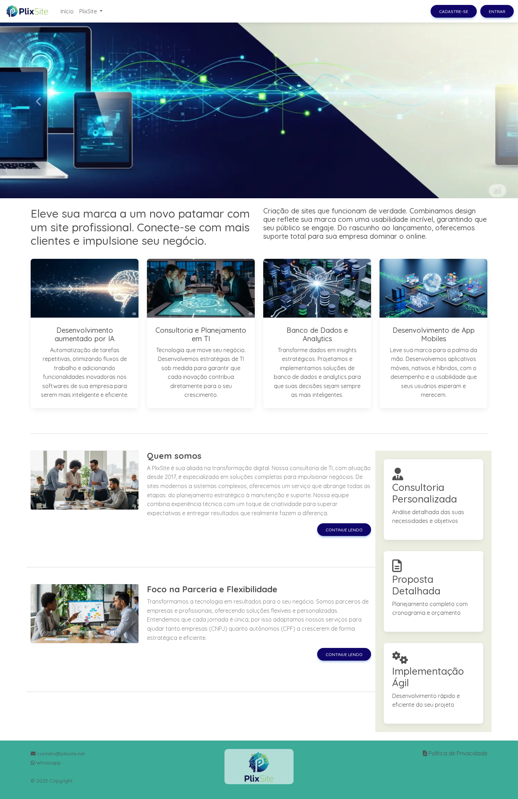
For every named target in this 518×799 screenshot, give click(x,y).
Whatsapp (48, 763)
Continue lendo (344, 529)
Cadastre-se (453, 11)
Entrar (497, 11)
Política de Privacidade (457, 753)
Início (67, 11)
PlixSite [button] (88, 11)
